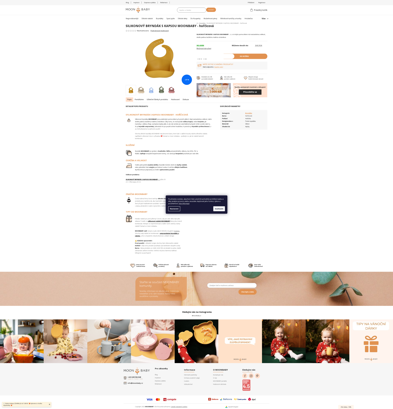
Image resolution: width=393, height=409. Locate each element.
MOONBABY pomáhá (220, 381)
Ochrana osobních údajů (192, 378)
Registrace (261, 2)
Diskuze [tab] (186, 99)
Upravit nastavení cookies (179, 407)
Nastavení (174, 209)
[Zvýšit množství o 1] (206, 56)
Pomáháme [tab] (139, 99)
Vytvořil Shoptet (233, 407)
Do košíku (244, 56)
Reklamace (163, 2)
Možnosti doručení (204, 48)
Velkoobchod (188, 384)
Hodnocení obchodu (219, 384)
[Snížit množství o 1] (221, 56)
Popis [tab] (129, 99)
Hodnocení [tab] (175, 99)
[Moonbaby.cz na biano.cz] (246, 384)
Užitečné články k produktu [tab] (157, 99)
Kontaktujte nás (218, 375)
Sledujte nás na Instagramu (197, 312)
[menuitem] (132, 18)
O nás (215, 378)
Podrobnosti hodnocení (160, 31)
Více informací (184, 203)
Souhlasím (219, 209)
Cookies (186, 381)
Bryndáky (248, 113)
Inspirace (136, 2)
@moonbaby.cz (196, 316)
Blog (127, 2)
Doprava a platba (150, 2)
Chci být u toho (247, 292)
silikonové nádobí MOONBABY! (159, 221)
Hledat (211, 10)
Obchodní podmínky (190, 375)
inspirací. (177, 231)
